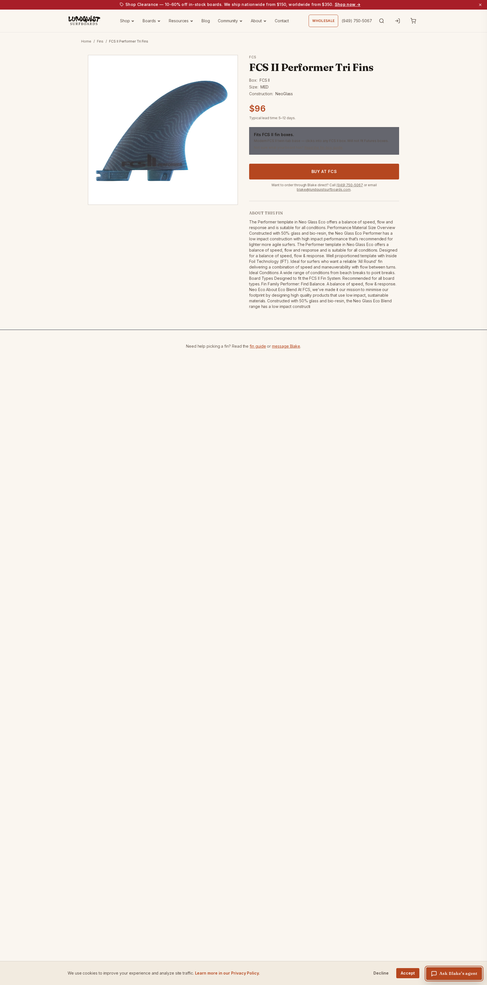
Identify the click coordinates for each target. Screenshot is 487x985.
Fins (100, 41)
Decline (380, 973)
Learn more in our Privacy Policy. (227, 973)
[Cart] (413, 21)
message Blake (286, 346)
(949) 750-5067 (357, 20)
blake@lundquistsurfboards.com (324, 189)
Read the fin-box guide (323, 147)
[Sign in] (397, 21)
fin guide (258, 346)
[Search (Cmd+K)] (381, 21)
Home (86, 41)
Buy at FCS (324, 171)
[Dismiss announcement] (480, 4)
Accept (408, 973)
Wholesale (323, 21)
